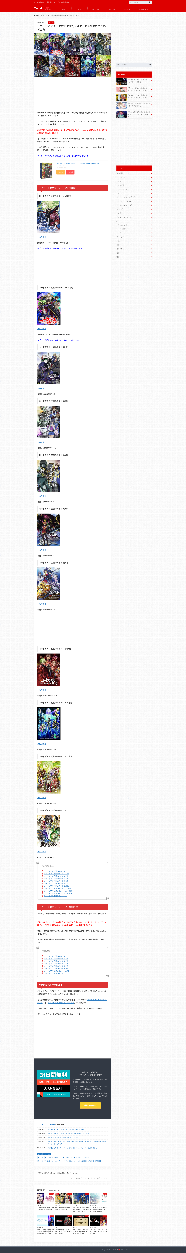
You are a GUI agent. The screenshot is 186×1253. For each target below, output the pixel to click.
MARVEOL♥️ (116, 1250)
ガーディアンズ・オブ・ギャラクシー (129, 197)
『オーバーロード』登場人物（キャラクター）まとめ (65, 1129)
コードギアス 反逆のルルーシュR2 (56, 874)
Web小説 (119, 173)
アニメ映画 (50, 1124)
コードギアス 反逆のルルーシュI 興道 (57, 888)
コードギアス (68, 1157)
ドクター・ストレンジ (124, 217)
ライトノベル (128, 9)
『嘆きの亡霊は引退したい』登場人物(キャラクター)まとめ (58, 1173)
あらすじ (58, 1157)
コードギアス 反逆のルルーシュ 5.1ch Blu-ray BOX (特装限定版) (77, 163)
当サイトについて (144, 9)
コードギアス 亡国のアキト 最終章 (56, 886)
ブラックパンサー (122, 225)
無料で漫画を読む (90, 1105)
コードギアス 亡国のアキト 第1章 (56, 876)
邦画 (117, 257)
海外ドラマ (112, 9)
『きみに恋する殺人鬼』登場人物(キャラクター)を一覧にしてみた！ (138, 114)
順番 (98, 1161)
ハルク (118, 221)
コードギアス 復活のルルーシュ (55, 896)
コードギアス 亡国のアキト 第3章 (56, 881)
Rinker (61, 165)
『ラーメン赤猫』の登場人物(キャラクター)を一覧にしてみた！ (138, 89)
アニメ (63, 9)
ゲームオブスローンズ (124, 205)
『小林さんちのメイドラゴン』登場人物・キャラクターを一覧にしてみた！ (73, 1148)
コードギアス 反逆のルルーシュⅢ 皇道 (58, 893)
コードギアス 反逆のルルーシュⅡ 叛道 (58, 891)
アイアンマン (121, 177)
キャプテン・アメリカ (124, 201)
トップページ (47, 9)
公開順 (84, 1161)
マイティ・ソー (121, 233)
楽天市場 (70, 172)
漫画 (79, 9)
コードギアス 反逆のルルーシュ (55, 871)
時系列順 (91, 1161)
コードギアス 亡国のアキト (83, 1157)
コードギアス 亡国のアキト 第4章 (56, 883)
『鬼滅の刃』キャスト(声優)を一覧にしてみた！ (63, 1137)
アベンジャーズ (121, 189)
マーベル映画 (95, 9)
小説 (117, 241)
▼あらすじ (41, 237)
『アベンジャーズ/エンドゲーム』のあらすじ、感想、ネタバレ (86, 1178)
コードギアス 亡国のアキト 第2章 (56, 879)
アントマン (120, 193)
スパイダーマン (121, 209)
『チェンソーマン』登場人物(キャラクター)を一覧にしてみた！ (69, 1133)
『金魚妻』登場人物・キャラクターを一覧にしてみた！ (138, 105)
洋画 (117, 245)
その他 (118, 213)
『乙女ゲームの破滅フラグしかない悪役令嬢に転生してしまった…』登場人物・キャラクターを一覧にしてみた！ (77, 1143)
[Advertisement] (72, 95)
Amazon (60, 172)
